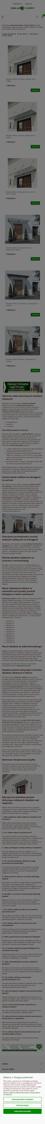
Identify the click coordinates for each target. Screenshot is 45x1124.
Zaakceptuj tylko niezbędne (22, 1099)
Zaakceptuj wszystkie (22, 1111)
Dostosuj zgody (22, 1105)
